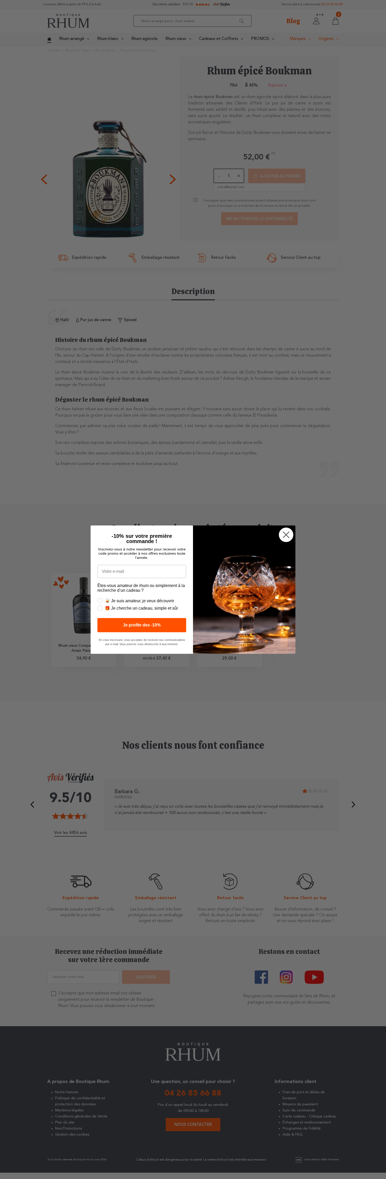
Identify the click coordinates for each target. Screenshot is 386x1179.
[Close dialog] (286, 535)
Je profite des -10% (142, 625)
